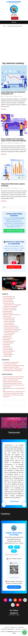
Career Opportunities (7, 301)
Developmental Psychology (8, 308)
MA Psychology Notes (7, 318)
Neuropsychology (6, 337)
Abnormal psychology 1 (8, 296)
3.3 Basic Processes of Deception (10, 363)
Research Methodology (9, 333)
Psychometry (6, 346)
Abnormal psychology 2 (8, 298)
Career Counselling (7, 299)
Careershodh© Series (7, 303)
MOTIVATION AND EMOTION (10, 326)
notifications (5, 339)
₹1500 (14, 551)
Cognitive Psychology (8, 321)
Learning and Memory (8, 324)
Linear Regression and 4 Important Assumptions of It (13, 93)
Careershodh (14, 2)
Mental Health (6, 336)
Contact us (18, 629)
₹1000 (17, 547)
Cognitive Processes (8, 319)
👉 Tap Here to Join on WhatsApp (14, 230)
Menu (14, 22)
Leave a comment (19, 96)
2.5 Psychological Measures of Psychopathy (12, 370)
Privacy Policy (13, 627)
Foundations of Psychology (9, 309)
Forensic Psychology (8, 323)
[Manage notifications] (25, 633)
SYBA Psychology (6, 349)
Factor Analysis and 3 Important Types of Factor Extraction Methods (13, 140)
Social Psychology (7, 347)
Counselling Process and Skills (9, 306)
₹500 (10, 547)
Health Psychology (7, 313)
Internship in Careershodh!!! (7, 629)
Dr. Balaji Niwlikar (11, 96)
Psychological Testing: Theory (10, 331)
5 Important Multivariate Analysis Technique (13, 185)
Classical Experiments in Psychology (11, 304)
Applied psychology (8, 354)
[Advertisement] (14, 44)
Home (4, 26)
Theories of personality (8, 351)
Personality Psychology (8, 341)
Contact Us (14, 18)
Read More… (4, 109)
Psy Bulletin (5, 344)
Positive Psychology (7, 342)
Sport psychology (7, 334)
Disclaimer (20, 627)
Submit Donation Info (14, 587)
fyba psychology (6, 311)
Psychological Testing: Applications (11, 329)
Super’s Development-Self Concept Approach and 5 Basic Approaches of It (13, 395)
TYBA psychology (6, 352)
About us (7, 627)
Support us (24, 629)
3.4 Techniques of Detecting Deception (11, 362)
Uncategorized (6, 356)
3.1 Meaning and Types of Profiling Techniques (13, 368)
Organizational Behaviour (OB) (10, 328)
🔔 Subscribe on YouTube (14, 267)
